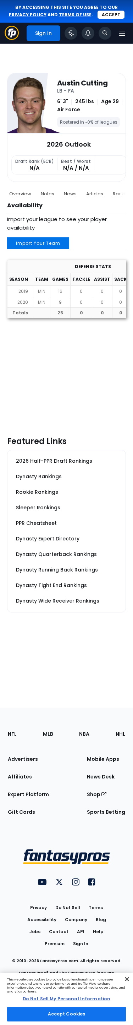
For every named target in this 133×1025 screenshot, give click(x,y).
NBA (84, 733)
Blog (101, 920)
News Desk (101, 776)
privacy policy (27, 15)
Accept (111, 15)
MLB (48, 733)
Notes (47, 193)
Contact (58, 932)
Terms (96, 908)
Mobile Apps (103, 759)
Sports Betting (106, 812)
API (80, 932)
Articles (94, 193)
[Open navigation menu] (122, 33)
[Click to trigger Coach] (71, 33)
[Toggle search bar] (105, 33)
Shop (94, 794)
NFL (12, 733)
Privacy (38, 908)
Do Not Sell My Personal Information (66, 999)
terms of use (75, 15)
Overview (20, 193)
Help (98, 932)
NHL (120, 733)
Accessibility (41, 920)
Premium (55, 944)
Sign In (80, 944)
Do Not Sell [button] (67, 908)
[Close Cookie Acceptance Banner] (127, 979)
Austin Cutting (82, 83)
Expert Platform (28, 794)
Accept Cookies (66, 1014)
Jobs (34, 932)
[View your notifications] (88, 33)
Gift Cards (21, 812)
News (70, 193)
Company (76, 920)
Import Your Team (38, 243)
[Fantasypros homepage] (12, 38)
